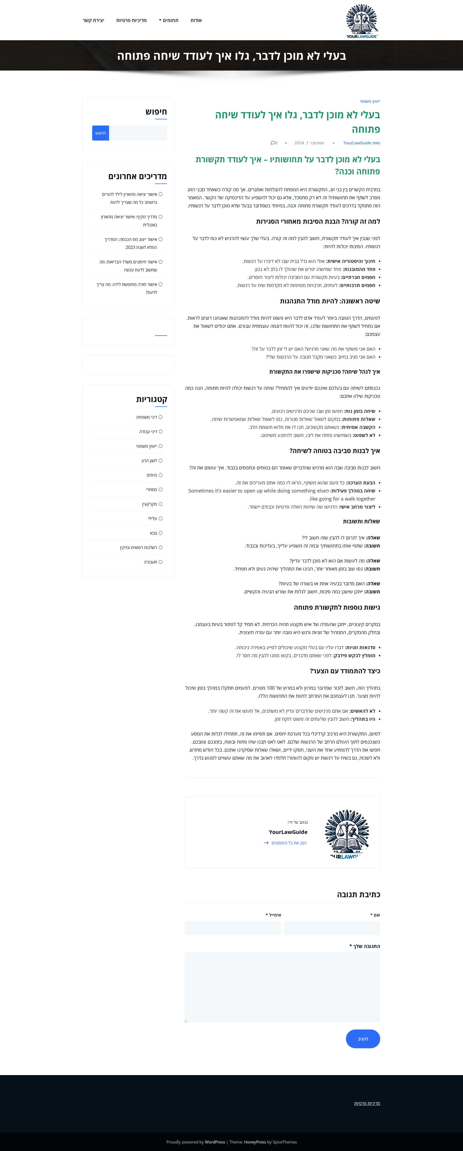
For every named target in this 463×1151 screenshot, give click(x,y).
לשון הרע (149, 461)
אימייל (273, 915)
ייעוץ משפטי (370, 101)
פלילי (152, 518)
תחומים (170, 20)
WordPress (215, 1142)
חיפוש (156, 111)
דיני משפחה (146, 417)
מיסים (152, 475)
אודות (196, 20)
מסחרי (151, 489)
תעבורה (150, 562)
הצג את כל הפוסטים (289, 843)
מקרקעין (149, 504)
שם (375, 915)
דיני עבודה (148, 432)
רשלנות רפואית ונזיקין (138, 547)
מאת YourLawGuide (361, 142)
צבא (153, 533)
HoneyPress (255, 1142)
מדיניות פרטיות (131, 20)
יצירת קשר (93, 20)
